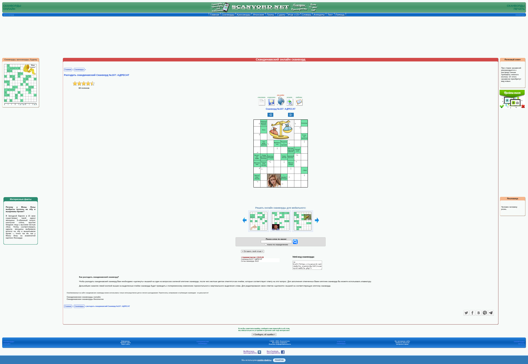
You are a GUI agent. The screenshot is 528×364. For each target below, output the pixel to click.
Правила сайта (125, 342)
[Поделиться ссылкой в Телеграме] (491, 313)
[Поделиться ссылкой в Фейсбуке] (472, 313)
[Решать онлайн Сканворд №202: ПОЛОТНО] (303, 231)
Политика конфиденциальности (280, 344)
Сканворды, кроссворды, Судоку (20, 59)
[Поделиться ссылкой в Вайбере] (485, 313)
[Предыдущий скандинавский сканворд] (270, 116)
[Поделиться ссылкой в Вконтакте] (478, 313)
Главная (68, 70)
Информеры (125, 341)
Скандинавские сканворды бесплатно (85, 299)
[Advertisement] (264, 37)
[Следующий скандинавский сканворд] (291, 116)
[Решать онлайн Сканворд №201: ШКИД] (281, 231)
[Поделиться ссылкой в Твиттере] (466, 313)
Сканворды (79, 70)
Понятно (279, 360)
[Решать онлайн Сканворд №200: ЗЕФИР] (259, 231)
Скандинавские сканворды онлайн (84, 297)
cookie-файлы (264, 360)
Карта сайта (125, 344)
